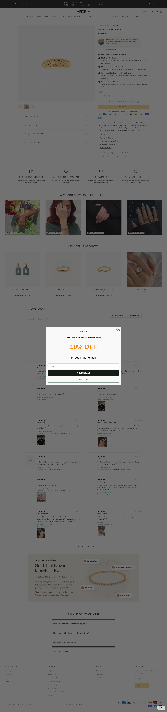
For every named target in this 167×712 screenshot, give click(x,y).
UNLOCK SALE (83, 373)
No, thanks (83, 380)
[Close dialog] (118, 329)
